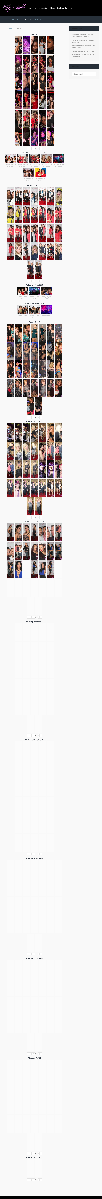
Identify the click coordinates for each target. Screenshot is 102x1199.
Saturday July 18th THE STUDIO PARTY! (83, 51)
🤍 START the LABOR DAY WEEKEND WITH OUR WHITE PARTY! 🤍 (82, 36)
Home (4, 28)
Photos (10, 28)
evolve (38, 1190)
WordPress (62, 1190)
